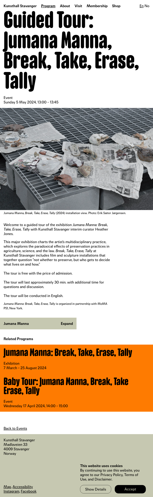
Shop (116, 6)
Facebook (28, 491)
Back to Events (15, 428)
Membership (97, 6)
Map (7, 486)
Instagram (11, 491)
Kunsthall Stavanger (20, 6)
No (146, 6)
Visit (78, 6)
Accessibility (23, 486)
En (142, 6)
